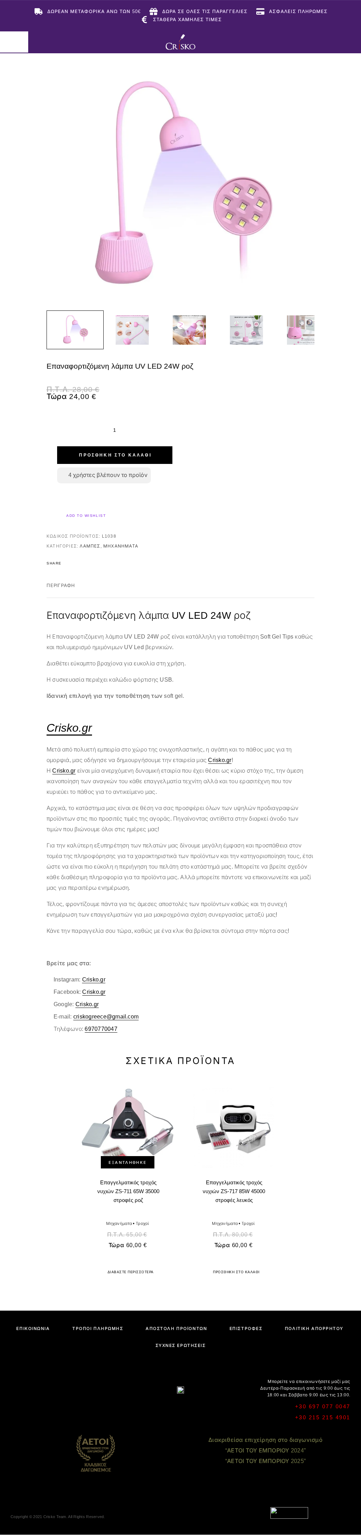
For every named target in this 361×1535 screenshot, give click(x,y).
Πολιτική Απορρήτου (314, 1328)
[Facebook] (153, 1408)
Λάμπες (90, 546)
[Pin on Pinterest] (96, 563)
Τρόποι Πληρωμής (97, 1328)
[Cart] (351, 41)
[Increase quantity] (160, 430)
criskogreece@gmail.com (106, 1017)
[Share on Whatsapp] (105, 563)
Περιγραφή (61, 585)
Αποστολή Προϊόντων (176, 1328)
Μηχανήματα (120, 546)
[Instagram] (166, 1408)
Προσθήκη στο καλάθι (115, 455)
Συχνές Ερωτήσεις (180, 1345)
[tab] (61, 590)
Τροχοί (142, 1223)
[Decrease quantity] (69, 430)
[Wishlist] (339, 42)
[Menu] (14, 42)
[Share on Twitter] (78, 563)
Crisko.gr (219, 760)
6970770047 (101, 1029)
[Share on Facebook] (69, 563)
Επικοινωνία (33, 1328)
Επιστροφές (246, 1328)
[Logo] (180, 42)
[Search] (317, 42)
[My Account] (328, 42)
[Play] (75, 329)
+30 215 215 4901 (322, 1417)
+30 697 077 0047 (322, 1406)
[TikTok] (208, 1408)
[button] (233, 1272)
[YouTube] (194, 1408)
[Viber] (180, 1408)
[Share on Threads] (87, 563)
